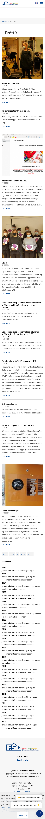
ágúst (32, 570)
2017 (4, 647)
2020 (4, 620)
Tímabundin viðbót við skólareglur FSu (19, 361)
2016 (4, 657)
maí (24, 570)
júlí (27, 595)
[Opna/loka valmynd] (41, 3)
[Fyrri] (3, 554)
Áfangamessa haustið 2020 (14, 180)
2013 (4, 684)
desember (31, 579)
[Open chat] (39, 813)
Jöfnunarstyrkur (9, 404)
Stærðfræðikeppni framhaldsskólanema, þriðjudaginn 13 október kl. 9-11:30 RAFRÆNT (20, 334)
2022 (4, 601)
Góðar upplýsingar (10, 510)
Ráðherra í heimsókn (11, 83)
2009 (4, 721)
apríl (21, 570)
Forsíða (5, 21)
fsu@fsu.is (22, 760)
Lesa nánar (5, 807)
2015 (4, 666)
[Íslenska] (36, 2)
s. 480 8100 (22, 756)
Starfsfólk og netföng (22, 791)
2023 (4, 592)
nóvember (22, 579)
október (14, 579)
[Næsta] (32, 554)
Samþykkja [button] (22, 815)
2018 (4, 638)
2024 (4, 583)
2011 (3, 703)
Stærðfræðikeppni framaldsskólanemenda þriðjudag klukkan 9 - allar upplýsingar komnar (21, 305)
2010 (4, 712)
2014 (4, 675)
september (6, 579)
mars (16, 570)
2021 (4, 610)
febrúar (11, 570)
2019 (4, 629)
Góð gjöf (6, 262)
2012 (4, 694)
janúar (5, 570)
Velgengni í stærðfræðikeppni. (16, 110)
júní (28, 570)
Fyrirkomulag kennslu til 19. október (18, 425)
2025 (4, 573)
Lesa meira (6, 102)
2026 (4, 567)
